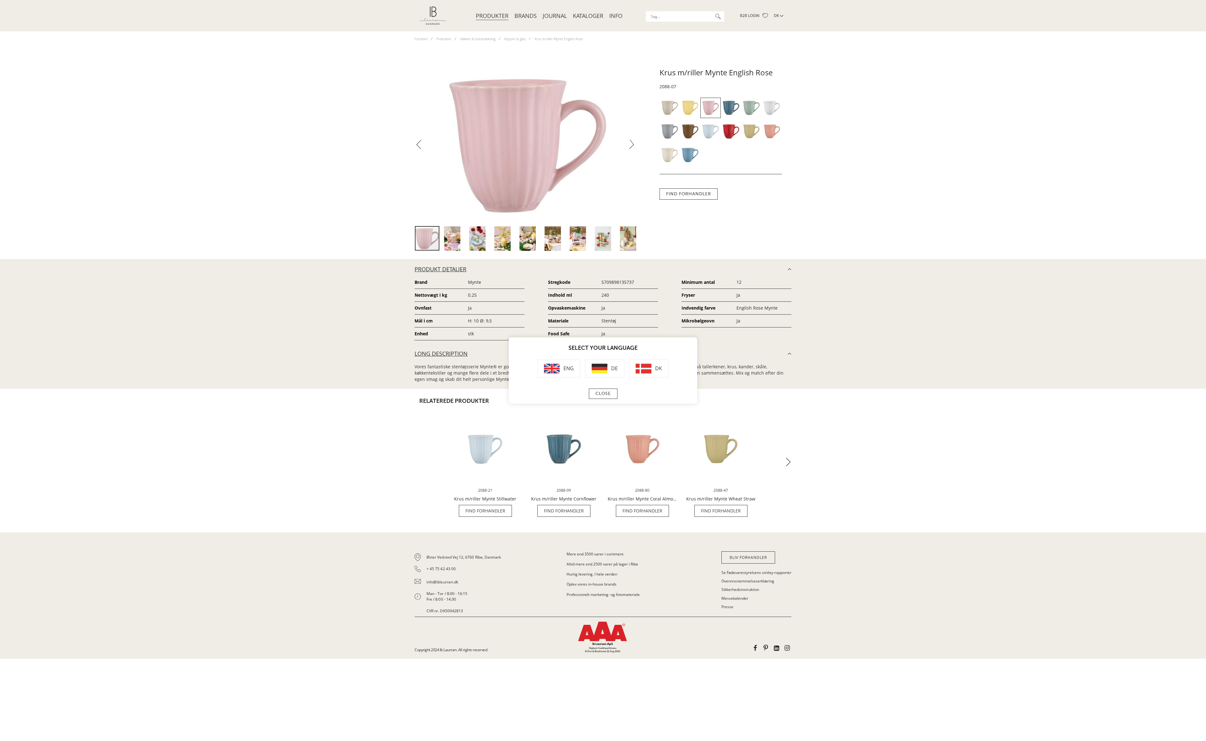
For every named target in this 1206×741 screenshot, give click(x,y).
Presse (727, 606)
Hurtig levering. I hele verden (592, 574)
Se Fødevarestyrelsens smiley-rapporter (756, 572)
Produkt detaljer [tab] (440, 269)
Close (603, 394)
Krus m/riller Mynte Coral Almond (642, 499)
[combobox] (685, 16)
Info (615, 15)
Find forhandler (688, 194)
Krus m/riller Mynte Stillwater (485, 499)
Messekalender (734, 598)
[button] (421, 146)
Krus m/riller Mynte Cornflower (563, 499)
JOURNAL (555, 15)
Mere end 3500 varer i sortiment (595, 554)
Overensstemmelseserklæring (747, 581)
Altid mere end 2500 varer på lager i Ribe (602, 564)
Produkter (492, 15)
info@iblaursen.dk (442, 582)
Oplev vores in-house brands (592, 584)
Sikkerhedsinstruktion (740, 589)
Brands (525, 15)
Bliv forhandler (748, 557)
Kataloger (588, 15)
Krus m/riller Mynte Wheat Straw (720, 499)
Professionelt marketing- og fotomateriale (603, 594)
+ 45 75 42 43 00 (441, 568)
